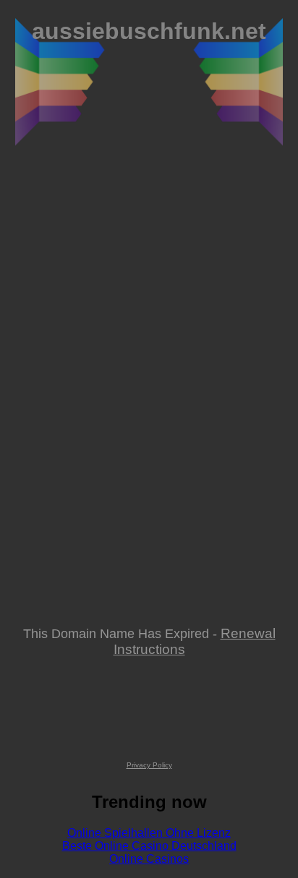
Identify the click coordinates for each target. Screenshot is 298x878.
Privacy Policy (149, 765)
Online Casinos (149, 859)
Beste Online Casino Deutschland (149, 846)
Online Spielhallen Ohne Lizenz (149, 833)
